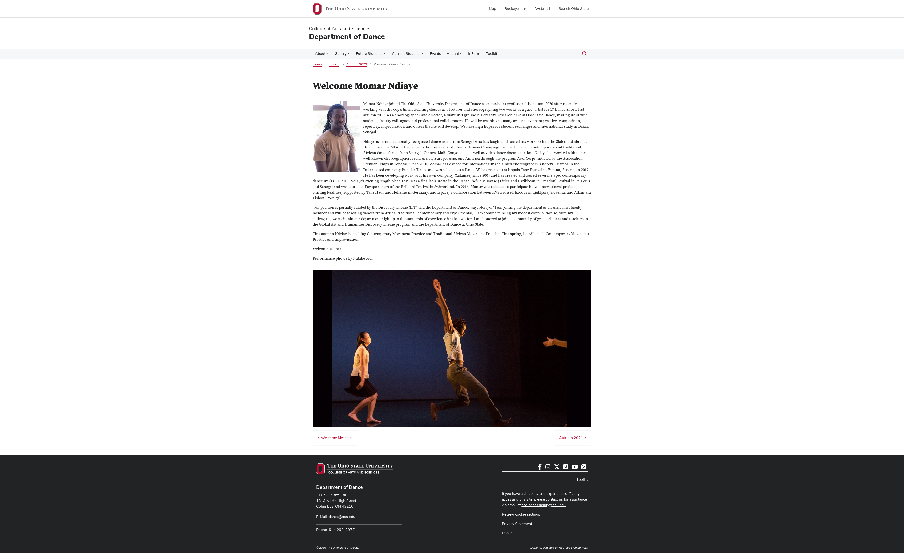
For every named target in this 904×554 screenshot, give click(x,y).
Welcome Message (336, 437)
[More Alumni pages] (461, 55)
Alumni (453, 53)
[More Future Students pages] (384, 55)
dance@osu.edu (342, 516)
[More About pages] (327, 55)
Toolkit (491, 53)
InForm (474, 53)
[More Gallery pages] (348, 55)
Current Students (406, 53)
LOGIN (507, 533)
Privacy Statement (517, 523)
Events (435, 53)
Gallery (341, 53)
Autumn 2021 (571, 437)
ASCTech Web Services (573, 548)
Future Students (369, 53)
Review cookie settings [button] (521, 514)
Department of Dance (339, 487)
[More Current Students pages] (422, 55)
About (320, 53)
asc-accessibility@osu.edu (543, 504)
